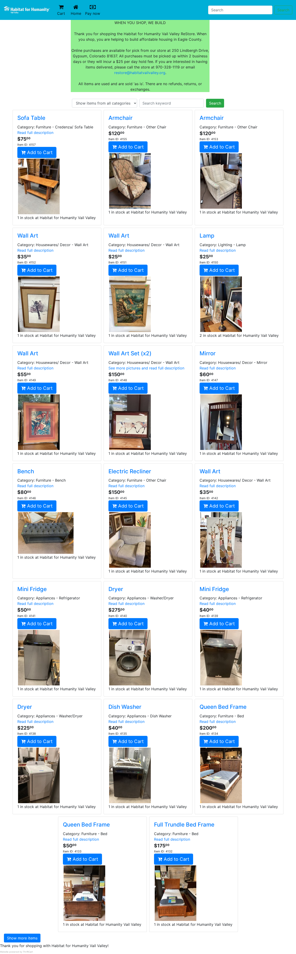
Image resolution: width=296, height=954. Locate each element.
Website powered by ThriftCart (16, 952)
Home (77, 13)
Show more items (22, 938)
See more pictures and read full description (146, 368)
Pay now (93, 13)
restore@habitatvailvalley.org (139, 72)
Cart (61, 13)
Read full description (35, 132)
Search (283, 10)
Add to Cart (39, 152)
